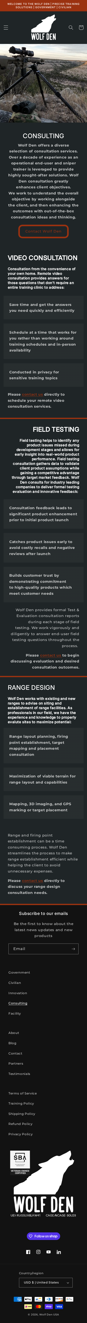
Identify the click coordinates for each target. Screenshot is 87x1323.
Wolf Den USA (49, 1314)
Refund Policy (20, 1124)
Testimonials (19, 1074)
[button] (6, 27)
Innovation (17, 993)
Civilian (14, 983)
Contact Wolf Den (43, 231)
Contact (15, 1053)
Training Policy (21, 1103)
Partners (15, 1063)
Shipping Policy (21, 1114)
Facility (14, 1013)
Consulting (17, 1003)
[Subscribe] (73, 949)
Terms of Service (22, 1093)
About (13, 1033)
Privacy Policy (20, 1134)
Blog (12, 1043)
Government (19, 972)
